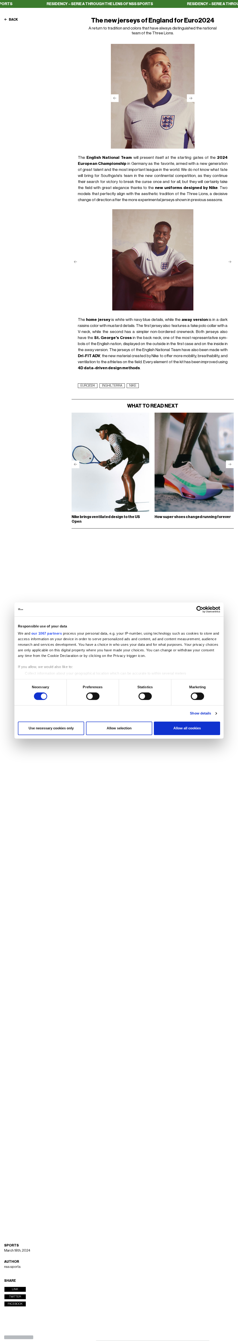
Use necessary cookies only (51, 728)
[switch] (92, 696)
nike (132, 385)
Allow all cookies (187, 728)
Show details (200, 713)
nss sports (12, 1267)
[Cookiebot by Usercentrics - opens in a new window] (199, 609)
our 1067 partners (46, 633)
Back (13, 19)
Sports (11, 1245)
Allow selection (119, 728)
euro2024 (87, 385)
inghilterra (112, 385)
